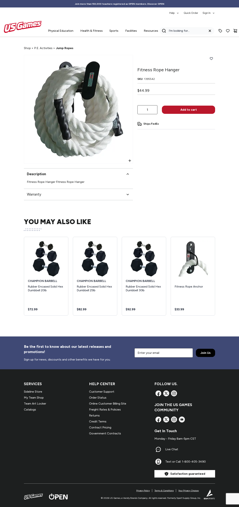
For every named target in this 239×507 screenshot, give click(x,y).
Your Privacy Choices (188, 490)
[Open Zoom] (130, 160)
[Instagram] (174, 393)
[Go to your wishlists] (228, 31)
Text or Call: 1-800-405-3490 (185, 461)
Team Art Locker (35, 403)
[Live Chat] (158, 449)
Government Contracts (105, 433)
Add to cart (188, 109)
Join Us (205, 353)
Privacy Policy (143, 490)
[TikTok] (182, 419)
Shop (27, 48)
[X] (166, 393)
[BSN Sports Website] (209, 494)
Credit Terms (97, 421)
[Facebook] (158, 393)
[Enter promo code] (220, 31)
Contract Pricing (100, 427)
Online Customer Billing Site (107, 403)
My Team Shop (34, 397)
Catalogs (30, 409)
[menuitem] (174, 11)
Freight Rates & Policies (105, 409)
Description (36, 174)
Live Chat (171, 449)
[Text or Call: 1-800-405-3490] (158, 462)
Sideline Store (33, 391)
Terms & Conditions (164, 490)
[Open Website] (58, 497)
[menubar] (192, 11)
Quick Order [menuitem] (191, 13)
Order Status (97, 397)
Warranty (34, 194)
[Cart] (235, 31)
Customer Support (101, 391)
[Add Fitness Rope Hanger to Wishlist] (211, 58)
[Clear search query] (209, 31)
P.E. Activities (43, 48)
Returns (94, 415)
